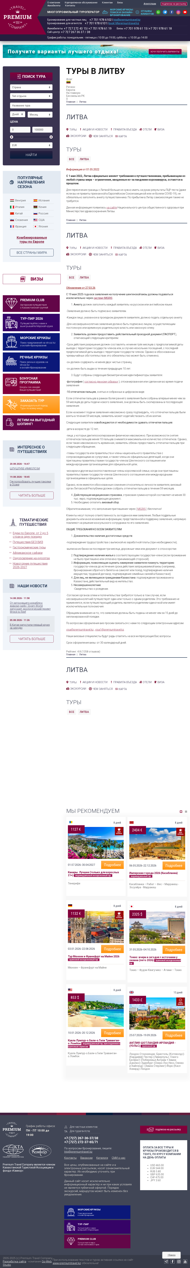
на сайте (112, 207)
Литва (84, 159)
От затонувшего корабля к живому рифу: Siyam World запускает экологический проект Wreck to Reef (30, 607)
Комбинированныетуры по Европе (32, 240)
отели (147, 129)
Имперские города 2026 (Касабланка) (153, 873)
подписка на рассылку (174, 4)
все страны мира (32, 253)
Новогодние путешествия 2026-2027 (30, 565)
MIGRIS (141, 508)
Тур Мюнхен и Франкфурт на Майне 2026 (93, 956)
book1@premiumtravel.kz (124, 23)
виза (161, 129)
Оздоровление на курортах (31, 558)
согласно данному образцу (101, 381)
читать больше (31, 495)
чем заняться (103, 136)
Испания (44, 200)
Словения (21, 220)
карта (123, 136)
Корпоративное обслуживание (81, 2)
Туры (73, 129)
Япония (43, 226)
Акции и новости (95, 129)
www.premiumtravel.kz (67, 1263)
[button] (181, 811)
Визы (120, 2)
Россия (43, 213)
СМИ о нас (118, 1158)
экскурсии (78, 136)
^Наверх (172, 1255)
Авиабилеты (53, 5)
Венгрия (20, 200)
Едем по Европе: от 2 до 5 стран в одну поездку (30, 534)
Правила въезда (125, 129)
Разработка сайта (14, 1261)
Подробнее (112, 865)
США (42, 220)
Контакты (70, 5)
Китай (19, 213)
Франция (20, 226)
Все (71, 159)
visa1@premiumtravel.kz (109, 629)
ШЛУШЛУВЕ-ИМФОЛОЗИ (25, 468)
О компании (53, 2)
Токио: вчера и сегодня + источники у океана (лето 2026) (153, 959)
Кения (42, 207)
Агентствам (150, 3)
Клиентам (107, 2)
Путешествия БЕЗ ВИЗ (28, 542)
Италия (19, 207)
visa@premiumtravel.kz (80, 629)
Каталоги (102, 1158)
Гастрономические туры (29, 547)
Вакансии (86, 1158)
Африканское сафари (27, 553)
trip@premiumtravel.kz (126, 19)
